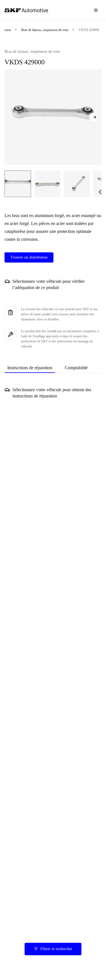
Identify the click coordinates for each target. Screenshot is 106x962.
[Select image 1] (18, 183)
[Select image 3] (77, 183)
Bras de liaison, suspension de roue (44, 30)
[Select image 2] (47, 183)
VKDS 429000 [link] (89, 30)
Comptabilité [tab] (76, 367)
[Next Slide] (93, 117)
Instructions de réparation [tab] (29, 367)
